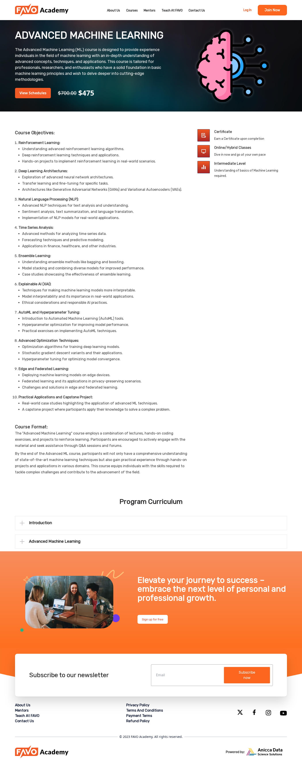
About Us (113, 10)
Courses (132, 10)
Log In (247, 10)
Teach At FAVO (172, 10)
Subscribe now (247, 675)
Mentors (149, 10)
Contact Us (197, 10)
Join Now (272, 10)
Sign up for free (152, 619)
